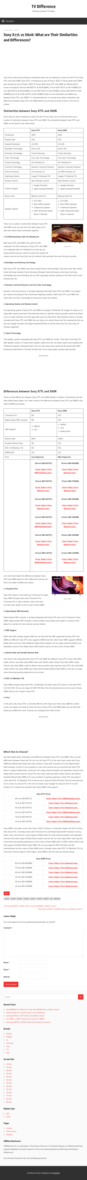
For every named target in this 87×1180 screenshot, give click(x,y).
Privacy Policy (11, 1131)
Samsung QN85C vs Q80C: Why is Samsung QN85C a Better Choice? (30, 906)
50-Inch (19, 899)
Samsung (9, 1043)
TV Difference (44, 6)
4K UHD (13, 899)
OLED (8, 1116)
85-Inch (46, 899)
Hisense (9, 1033)
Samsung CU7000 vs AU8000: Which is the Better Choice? (60, 909)
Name (6, 962)
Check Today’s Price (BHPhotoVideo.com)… (63, 821)
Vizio (8, 1052)
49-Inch (9, 1073)
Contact (9, 1128)
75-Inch (39, 899)
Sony (6, 893)
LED (51, 899)
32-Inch (9, 1064)
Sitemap (9, 1134)
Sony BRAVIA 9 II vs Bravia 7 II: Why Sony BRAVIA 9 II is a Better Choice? (33, 1009)
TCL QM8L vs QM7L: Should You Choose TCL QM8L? (25, 1019)
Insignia (9, 1037)
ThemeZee (56, 1173)
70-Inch (9, 1089)
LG (7, 1040)
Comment (8, 928)
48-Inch (9, 1070)
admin (16, 30)
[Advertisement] (43, 59)
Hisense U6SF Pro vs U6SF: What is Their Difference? (25, 1013)
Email (6, 969)
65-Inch (32, 899)
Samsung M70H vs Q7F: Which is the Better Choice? (25, 1016)
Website (7, 977)
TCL (7, 1049)
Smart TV (57, 899)
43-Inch (6, 899)
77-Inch (9, 1095)
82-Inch (9, 1099)
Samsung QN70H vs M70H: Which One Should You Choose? (28, 1022)
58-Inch (9, 1083)
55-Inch (26, 899)
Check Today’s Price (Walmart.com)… (63, 803)
